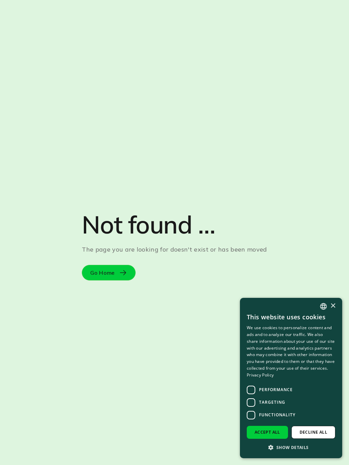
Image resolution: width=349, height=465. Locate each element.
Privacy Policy (260, 375)
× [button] (332, 305)
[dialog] (291, 378)
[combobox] (323, 306)
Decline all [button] (313, 432)
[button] (291, 447)
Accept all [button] (267, 432)
